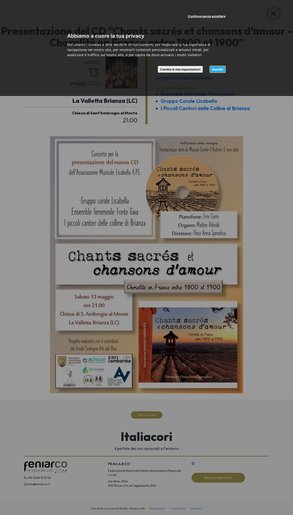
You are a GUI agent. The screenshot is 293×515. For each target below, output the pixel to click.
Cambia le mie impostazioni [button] (180, 69)
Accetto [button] (217, 69)
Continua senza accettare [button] (206, 16)
